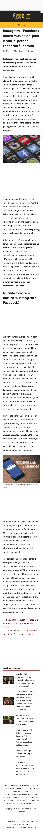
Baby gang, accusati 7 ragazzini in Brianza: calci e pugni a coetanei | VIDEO (20, 623)
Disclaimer (23, 827)
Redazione (32, 827)
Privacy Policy (12, 827)
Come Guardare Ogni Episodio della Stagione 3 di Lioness (24, 754)
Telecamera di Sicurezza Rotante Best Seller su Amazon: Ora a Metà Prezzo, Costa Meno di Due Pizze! (25, 768)
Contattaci (21, 812)
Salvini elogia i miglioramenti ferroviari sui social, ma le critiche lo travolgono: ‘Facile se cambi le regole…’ (25, 680)
